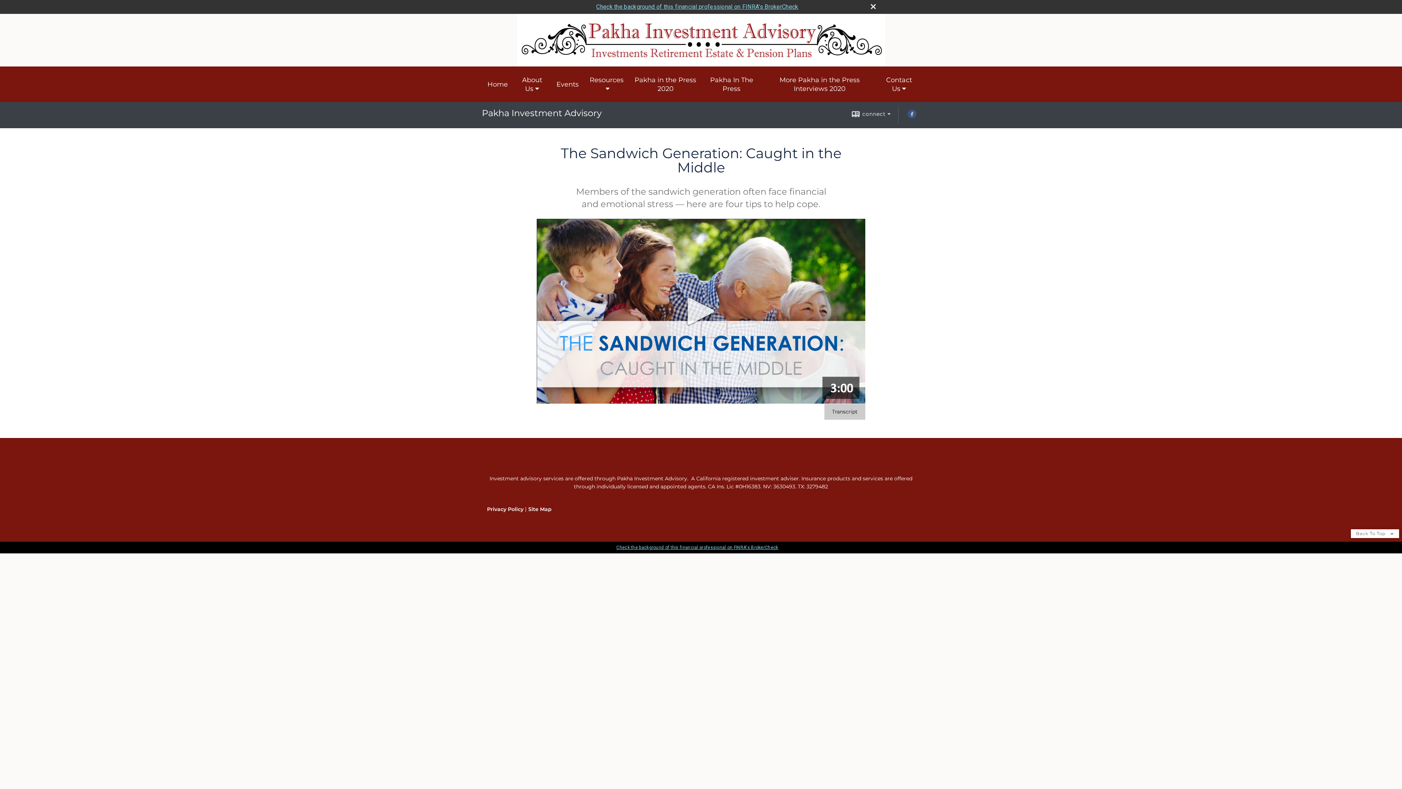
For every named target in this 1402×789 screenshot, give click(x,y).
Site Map (540, 509)
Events (567, 84)
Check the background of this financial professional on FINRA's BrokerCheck (697, 6)
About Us (532, 84)
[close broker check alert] (873, 6)
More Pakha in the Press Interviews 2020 (819, 84)
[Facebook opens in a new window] (912, 116)
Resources (607, 80)
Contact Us (899, 84)
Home (497, 84)
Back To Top (1371, 533)
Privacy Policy (505, 509)
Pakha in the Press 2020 (665, 84)
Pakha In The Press (731, 84)
